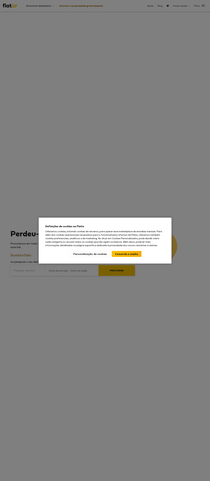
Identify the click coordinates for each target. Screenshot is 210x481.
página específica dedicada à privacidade (100, 245)
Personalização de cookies (90, 254)
